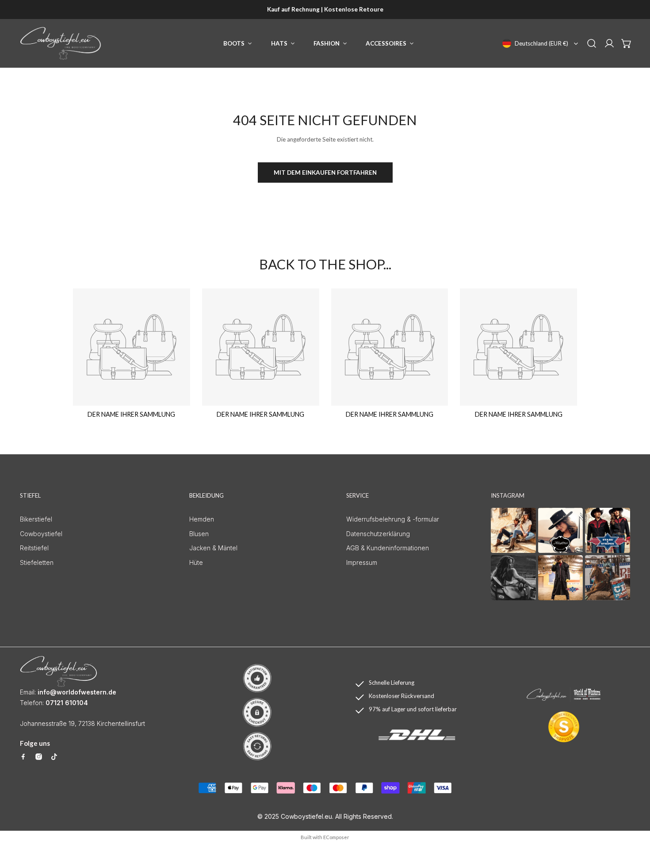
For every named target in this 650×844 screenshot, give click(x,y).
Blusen (199, 533)
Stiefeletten (37, 562)
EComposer (336, 837)
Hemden (201, 519)
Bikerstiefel (36, 519)
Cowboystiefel (41, 533)
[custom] (23, 756)
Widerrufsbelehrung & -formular (392, 519)
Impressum (361, 562)
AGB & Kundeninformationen (387, 548)
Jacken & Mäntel (213, 548)
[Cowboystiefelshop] (61, 43)
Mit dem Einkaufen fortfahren (325, 172)
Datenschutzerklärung (378, 533)
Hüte (196, 562)
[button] (626, 43)
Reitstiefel (34, 548)
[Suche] (591, 43)
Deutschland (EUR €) (541, 43)
